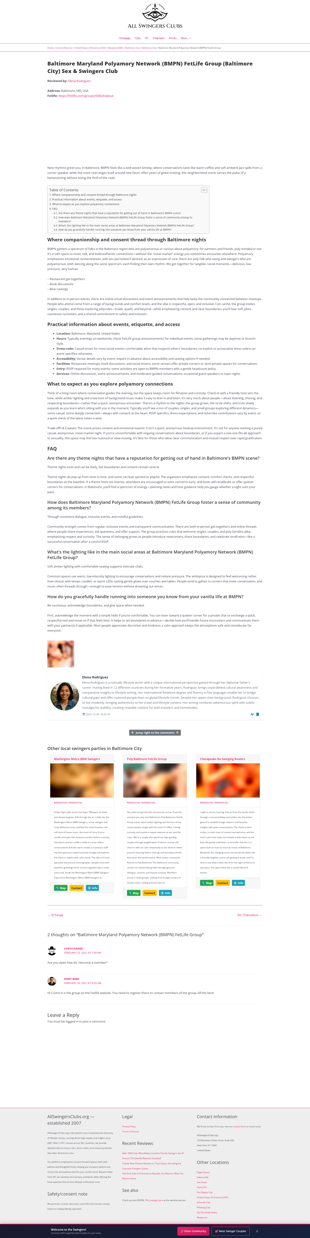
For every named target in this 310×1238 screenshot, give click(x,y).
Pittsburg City (203, 1207)
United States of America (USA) (90, 47)
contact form (239, 1126)
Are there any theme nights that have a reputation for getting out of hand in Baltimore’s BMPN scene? (119, 213)
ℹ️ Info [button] (92, 888)
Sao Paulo (202, 1182)
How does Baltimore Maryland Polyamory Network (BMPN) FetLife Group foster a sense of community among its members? (125, 219)
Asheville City (203, 1202)
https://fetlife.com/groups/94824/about (86, 96)
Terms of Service (130, 1131)
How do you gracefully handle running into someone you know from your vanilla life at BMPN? (115, 229)
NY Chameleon (250, 915)
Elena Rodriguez (79, 81)
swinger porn (156, 1200)
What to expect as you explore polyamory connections (85, 204)
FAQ (54, 208)
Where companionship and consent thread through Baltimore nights (94, 194)
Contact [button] (76, 888)
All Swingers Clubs (155, 26)
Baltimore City (132, 47)
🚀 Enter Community (193, 1231)
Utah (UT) (201, 1187)
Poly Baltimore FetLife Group (147, 759)
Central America (64, 47)
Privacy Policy (129, 1126)
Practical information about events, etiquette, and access (87, 199)
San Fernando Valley (207, 1212)
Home (50, 47)
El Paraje (55, 915)
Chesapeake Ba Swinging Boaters (222, 759)
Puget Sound (203, 1172)
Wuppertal (202, 1217)
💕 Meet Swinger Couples (230, 1231)
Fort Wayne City (204, 1192)
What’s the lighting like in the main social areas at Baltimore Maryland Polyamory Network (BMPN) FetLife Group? (126, 225)
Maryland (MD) (115, 47)
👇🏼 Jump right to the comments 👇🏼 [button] (155, 732)
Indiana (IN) (202, 1177)
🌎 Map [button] (61, 888)
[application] (189, 38)
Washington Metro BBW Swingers (77, 759)
